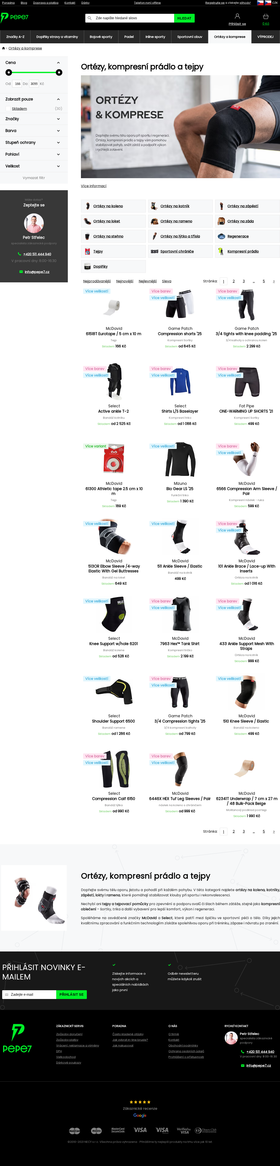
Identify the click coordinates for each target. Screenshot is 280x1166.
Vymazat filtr (34, 177)
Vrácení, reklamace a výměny (77, 1045)
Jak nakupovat (122, 1045)
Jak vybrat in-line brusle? (130, 1040)
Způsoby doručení (69, 1034)
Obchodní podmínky (183, 1045)
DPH (59, 1051)
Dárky (85, 3)
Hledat (184, 18)
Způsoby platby (67, 1040)
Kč (42, 83)
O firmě (173, 1034)
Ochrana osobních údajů (186, 1051)
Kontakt (70, 3)
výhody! (245, 3)
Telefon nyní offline (147, 3)
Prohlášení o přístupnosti (186, 1057)
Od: (8, 83)
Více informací (94, 185)
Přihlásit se (72, 994)
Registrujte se (215, 3)
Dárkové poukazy (68, 1062)
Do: (26, 83)
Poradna (8, 3)
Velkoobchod (66, 1057)
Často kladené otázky (128, 1034)
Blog (24, 3)
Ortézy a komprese (25, 48)
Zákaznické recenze (140, 1108)
